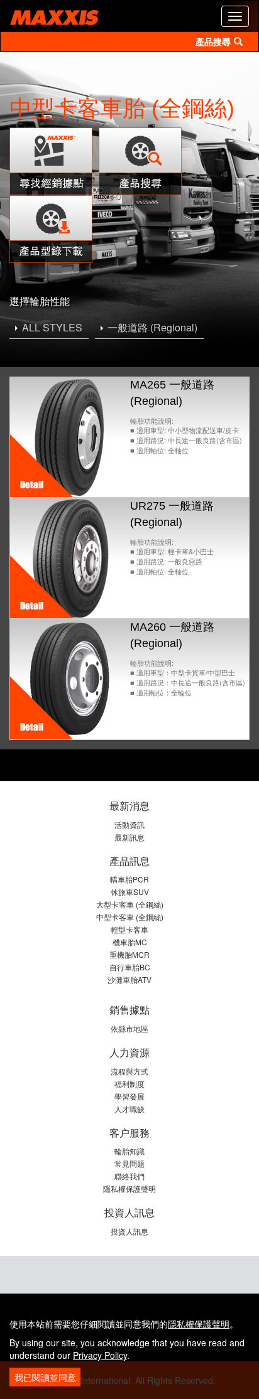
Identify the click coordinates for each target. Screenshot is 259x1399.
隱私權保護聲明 (129, 1188)
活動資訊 (129, 824)
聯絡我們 (129, 1176)
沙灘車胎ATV (129, 979)
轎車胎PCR (129, 879)
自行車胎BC (129, 967)
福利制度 (129, 1083)
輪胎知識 (129, 1150)
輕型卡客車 (129, 929)
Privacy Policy (100, 1355)
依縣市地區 (129, 1028)
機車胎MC (130, 941)
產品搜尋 (213, 42)
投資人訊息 (129, 1231)
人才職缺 (129, 1108)
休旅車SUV (130, 891)
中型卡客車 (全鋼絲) (129, 916)
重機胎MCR (129, 954)
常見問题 (129, 1163)
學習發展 (129, 1096)
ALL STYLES (52, 327)
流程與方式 (129, 1071)
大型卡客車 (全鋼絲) (129, 904)
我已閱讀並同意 (45, 1377)
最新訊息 (129, 837)
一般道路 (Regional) (152, 327)
